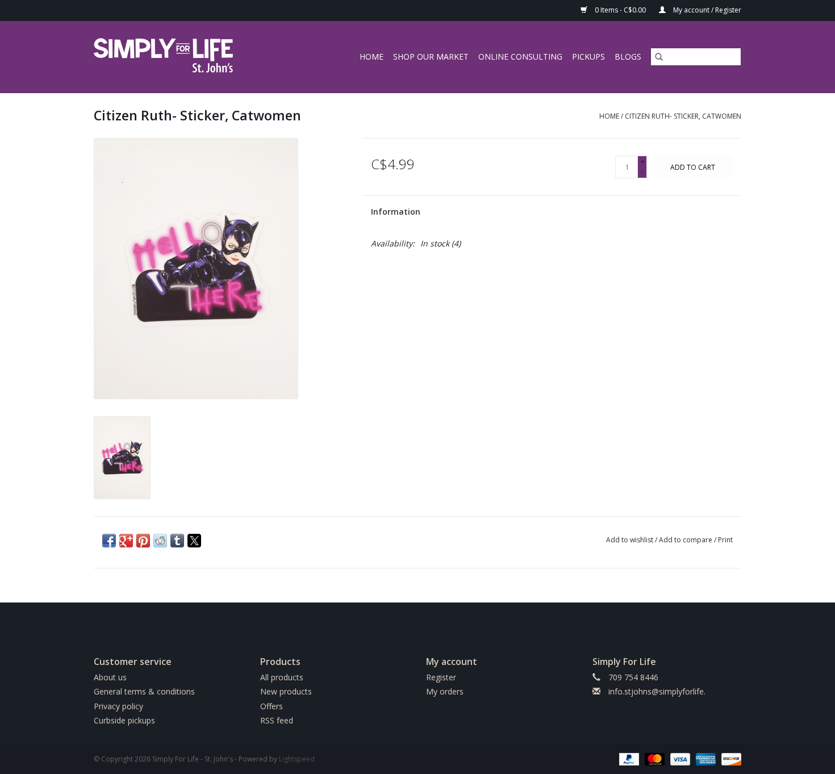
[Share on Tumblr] (177, 540)
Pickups (588, 56)
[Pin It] (143, 540)
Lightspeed (297, 759)
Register (441, 677)
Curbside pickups (124, 720)
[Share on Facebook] (109, 540)
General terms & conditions (144, 691)
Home (371, 56)
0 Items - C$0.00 (620, 10)
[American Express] (704, 758)
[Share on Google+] (126, 540)
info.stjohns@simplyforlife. (656, 691)
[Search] (658, 57)
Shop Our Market (431, 56)
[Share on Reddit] (160, 540)
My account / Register (706, 10)
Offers (271, 706)
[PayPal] (628, 758)
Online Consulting (520, 56)
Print (725, 540)
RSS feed (276, 720)
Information (395, 211)
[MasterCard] (653, 758)
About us (110, 677)
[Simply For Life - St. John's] (180, 57)
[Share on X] (194, 540)
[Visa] (679, 758)
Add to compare (686, 540)
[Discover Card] (729, 758)
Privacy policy (118, 706)
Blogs (628, 56)
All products (281, 677)
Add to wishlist (630, 540)
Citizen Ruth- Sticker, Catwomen (683, 116)
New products (286, 691)
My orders (445, 691)
